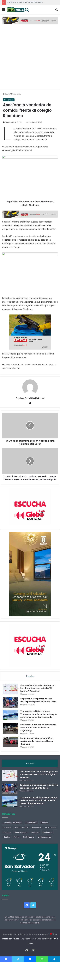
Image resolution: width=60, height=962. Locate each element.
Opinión (7, 837)
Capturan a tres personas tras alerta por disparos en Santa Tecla (38, 700)
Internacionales (21, 832)
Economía (7, 827)
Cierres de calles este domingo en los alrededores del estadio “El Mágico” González (37, 688)
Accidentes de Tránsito (12, 823)
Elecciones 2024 (21, 827)
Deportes (44, 823)
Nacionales (16, 94)
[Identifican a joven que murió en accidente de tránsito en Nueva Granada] (10, 742)
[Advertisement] (30, 58)
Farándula (7, 832)
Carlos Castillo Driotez (13, 122)
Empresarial (36, 827)
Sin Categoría (28, 837)
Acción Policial (31, 823)
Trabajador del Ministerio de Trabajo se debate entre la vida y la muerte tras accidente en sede (38, 714)
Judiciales (35, 832)
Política (16, 837)
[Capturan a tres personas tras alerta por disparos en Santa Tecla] (10, 702)
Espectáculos (50, 827)
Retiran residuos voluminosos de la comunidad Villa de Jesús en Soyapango (38, 727)
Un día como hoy (44, 837)
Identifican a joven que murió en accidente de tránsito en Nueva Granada (36, 741)
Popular (30, 676)
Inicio (7, 94)
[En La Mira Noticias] (18, 9)
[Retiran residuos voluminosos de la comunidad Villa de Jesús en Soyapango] (10, 728)
